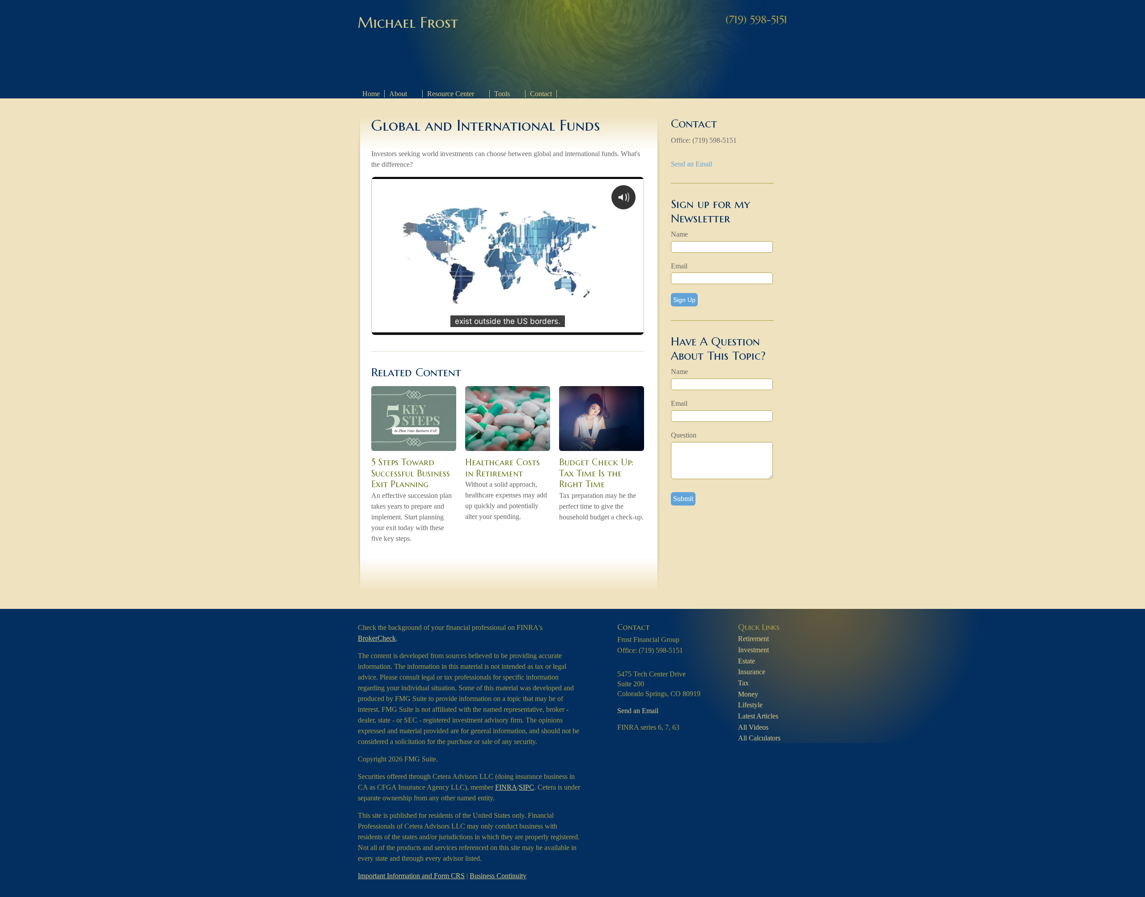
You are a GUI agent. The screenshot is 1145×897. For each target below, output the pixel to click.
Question (683, 435)
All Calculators (759, 738)
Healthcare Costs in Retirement (502, 468)
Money (748, 694)
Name (679, 234)
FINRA (506, 787)
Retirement (753, 638)
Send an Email (691, 164)
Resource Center (450, 94)
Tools (502, 94)
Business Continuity (498, 876)
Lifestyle (750, 705)
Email (679, 266)
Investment (753, 650)
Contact (541, 94)
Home (371, 94)
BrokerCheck (377, 638)
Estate (746, 661)
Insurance (751, 672)
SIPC (526, 787)
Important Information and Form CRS (411, 876)
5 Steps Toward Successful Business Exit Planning (410, 473)
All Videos (753, 727)
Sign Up (684, 299)
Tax (743, 683)
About (398, 94)
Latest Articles (758, 716)
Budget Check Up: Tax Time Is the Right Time (596, 473)
